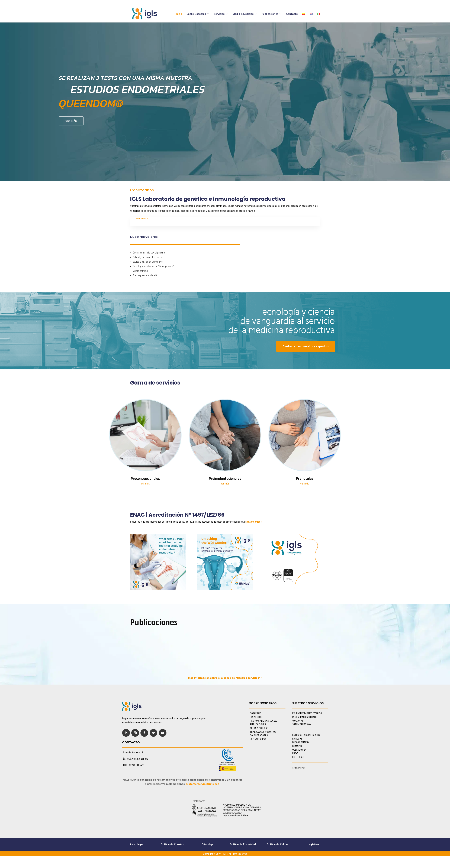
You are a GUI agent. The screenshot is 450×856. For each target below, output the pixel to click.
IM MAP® (297, 746)
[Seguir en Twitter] (153, 733)
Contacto (292, 14)
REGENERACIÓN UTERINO (304, 717)
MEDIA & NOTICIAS (259, 728)
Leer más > (142, 218)
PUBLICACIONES (258, 724)
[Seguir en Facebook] (144, 733)
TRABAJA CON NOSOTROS (263, 731)
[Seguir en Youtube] (162, 733)
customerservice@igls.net (202, 784)
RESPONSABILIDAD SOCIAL (263, 720)
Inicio (179, 14)
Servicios (219, 14)
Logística (313, 844)
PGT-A (295, 753)
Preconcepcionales (145, 478)
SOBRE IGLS (256, 713)
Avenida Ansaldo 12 (133, 752)
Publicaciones (270, 14)
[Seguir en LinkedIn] (126, 733)
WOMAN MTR (298, 720)
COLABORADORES (259, 735)
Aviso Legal (136, 844)
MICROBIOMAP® (300, 742)
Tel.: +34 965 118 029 (133, 764)
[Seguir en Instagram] (135, 733)
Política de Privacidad (243, 844)
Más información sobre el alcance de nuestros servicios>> (225, 677)
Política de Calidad (277, 844)
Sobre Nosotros (196, 14)
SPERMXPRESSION (301, 724)
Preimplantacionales (225, 478)
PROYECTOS (256, 717)
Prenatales (304, 478)
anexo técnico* (253, 521)
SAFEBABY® (298, 767)
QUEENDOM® (299, 749)
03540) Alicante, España (136, 758)
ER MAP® (297, 738)
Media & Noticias (243, 14)
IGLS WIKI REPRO (258, 739)
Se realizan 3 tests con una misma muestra (125, 78)
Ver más (71, 121)
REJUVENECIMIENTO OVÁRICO (307, 713)
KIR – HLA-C (298, 757)
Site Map (207, 844)
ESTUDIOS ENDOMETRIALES (306, 735)
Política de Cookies (172, 844)
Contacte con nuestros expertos (305, 346)
